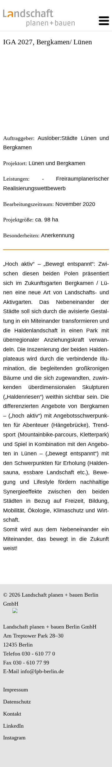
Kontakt (12, 714)
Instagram (14, 737)
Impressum (15, 689)
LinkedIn (13, 726)
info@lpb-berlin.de (42, 671)
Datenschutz (17, 702)
